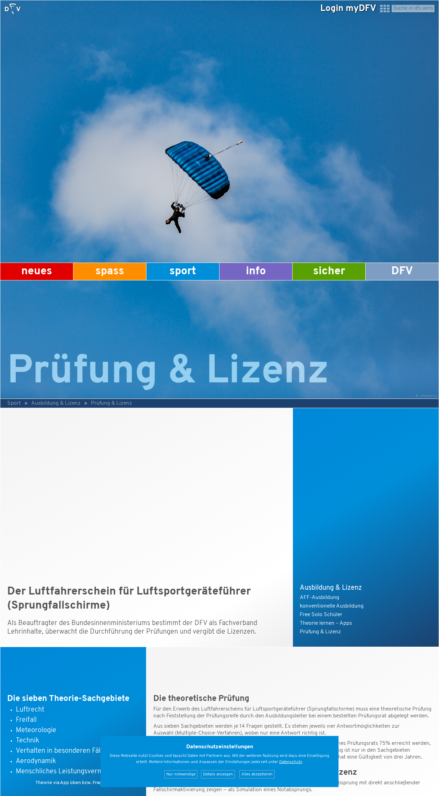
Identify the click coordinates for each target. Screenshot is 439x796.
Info (256, 271)
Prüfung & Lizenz (111, 403)
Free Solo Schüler (321, 615)
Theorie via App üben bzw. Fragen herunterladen (87, 782)
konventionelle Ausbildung (332, 606)
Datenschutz (290, 762)
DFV (402, 271)
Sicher (329, 271)
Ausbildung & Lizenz (56, 403)
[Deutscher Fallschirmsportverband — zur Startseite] (12, 9)
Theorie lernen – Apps (326, 623)
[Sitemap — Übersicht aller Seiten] (385, 11)
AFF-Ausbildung (319, 597)
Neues (36, 271)
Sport (182, 271)
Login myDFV (348, 8)
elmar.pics (429, 396)
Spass (109, 271)
